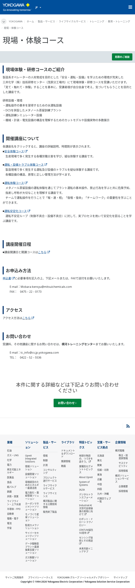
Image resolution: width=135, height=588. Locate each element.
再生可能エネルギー (14, 471)
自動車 (10, 513)
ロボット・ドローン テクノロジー (86, 522)
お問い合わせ (66, 403)
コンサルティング (50, 471)
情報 (45, 455)
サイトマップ (120, 577)
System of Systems (84, 483)
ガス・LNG (13, 455)
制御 (45, 460)
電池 (9, 523)
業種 (9, 442)
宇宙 (9, 528)
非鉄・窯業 (12, 496)
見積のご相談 (122, 56)
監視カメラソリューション (32, 527)
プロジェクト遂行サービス (50, 479)
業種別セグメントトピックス (86, 469)
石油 (9, 450)
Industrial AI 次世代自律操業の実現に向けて (86, 510)
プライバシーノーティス (40, 577)
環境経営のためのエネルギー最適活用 (32, 485)
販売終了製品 (50, 511)
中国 (99, 484)
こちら (26, 318)
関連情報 (65, 461)
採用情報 (123, 470)
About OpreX (86, 477)
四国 (99, 489)
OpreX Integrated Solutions (30, 458)
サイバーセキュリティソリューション (32, 535)
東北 (99, 460)
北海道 (100, 455)
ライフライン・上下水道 (14, 503)
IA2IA (82, 489)
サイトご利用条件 (14, 577)
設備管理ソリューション (32, 475)
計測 (45, 465)
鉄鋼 (9, 491)
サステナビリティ (123, 464)
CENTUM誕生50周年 (86, 531)
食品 (9, 482)
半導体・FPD (14, 509)
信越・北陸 (103, 469)
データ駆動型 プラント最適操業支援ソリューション (32, 548)
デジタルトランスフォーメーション (86, 497)
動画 (63, 466)
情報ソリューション (32, 468)
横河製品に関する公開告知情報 (50, 503)
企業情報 (120, 442)
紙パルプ (11, 486)
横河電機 (119, 450)
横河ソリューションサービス (122, 478)
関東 (99, 465)
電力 (9, 464)
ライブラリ (67, 442)
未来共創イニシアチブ (86, 550)
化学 (9, 460)
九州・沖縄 (103, 493)
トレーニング (96, 21)
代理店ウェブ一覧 (104, 500)
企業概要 (123, 486)
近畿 (99, 479)
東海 (99, 474)
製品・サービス (46, 21)
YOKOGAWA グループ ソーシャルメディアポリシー (83, 577)
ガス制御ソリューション (32, 559)
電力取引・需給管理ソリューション (32, 495)
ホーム (30, 21)
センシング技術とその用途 (86, 539)
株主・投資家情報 (123, 457)
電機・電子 (12, 518)
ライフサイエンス (50, 495)
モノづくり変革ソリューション (32, 517)
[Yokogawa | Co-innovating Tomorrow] (17, 7)
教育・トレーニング (119, 21)
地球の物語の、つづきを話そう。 (86, 458)
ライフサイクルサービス (72, 21)
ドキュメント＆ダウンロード (68, 453)
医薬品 (10, 477)
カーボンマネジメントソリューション (32, 506)
